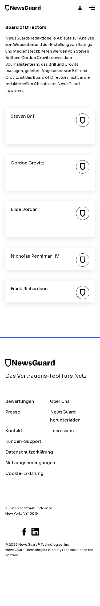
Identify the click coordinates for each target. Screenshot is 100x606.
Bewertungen (19, 401)
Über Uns (60, 401)
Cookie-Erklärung (24, 473)
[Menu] (92, 8)
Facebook (24, 532)
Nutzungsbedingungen (30, 463)
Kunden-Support (23, 441)
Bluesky (7, 532)
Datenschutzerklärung (29, 452)
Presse (12, 412)
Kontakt (13, 431)
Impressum (62, 431)
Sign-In (80, 8)
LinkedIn (35, 532)
